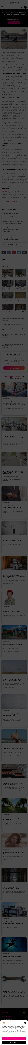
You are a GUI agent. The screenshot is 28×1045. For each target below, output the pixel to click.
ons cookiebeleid (16, 1032)
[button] (25, 1023)
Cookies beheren (14, 1042)
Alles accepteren (14, 1038)
